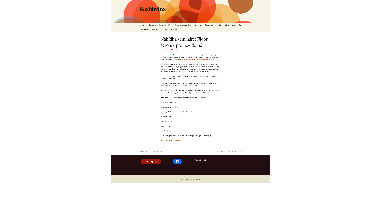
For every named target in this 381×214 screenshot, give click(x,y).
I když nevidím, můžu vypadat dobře (159, 25)
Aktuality (141, 25)
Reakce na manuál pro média (152, 151)
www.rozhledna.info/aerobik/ (170, 140)
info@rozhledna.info (187, 112)
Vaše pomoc (155, 29)
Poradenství (209, 25)
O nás (165, 29)
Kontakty (174, 29)
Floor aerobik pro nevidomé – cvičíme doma (188, 25)
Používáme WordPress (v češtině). (191, 179)
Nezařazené (174, 49)
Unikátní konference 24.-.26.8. (229, 151)
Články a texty (143, 29)
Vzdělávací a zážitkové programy (227, 25)
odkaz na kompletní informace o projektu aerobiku (197, 60)
